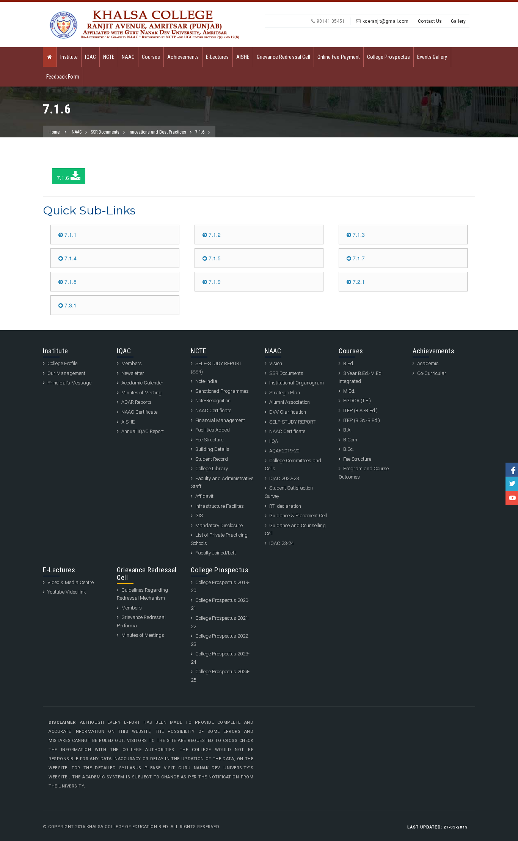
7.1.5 (214, 258)
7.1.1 (70, 234)
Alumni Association (289, 402)
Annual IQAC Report (142, 431)
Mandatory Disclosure (219, 525)
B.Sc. (348, 449)
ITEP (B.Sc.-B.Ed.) (361, 420)
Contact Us (430, 21)
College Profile (62, 363)
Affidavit (204, 496)
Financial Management (220, 420)
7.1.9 (214, 281)
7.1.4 (70, 258)
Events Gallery (432, 57)
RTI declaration (285, 506)
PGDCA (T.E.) (357, 400)
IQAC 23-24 (281, 543)
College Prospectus (388, 57)
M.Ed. (349, 391)
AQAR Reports (136, 402)
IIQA (273, 441)
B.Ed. (348, 363)
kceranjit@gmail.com (385, 21)
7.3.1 (70, 305)
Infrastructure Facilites (219, 506)
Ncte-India (206, 381)
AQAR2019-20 (284, 451)
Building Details (212, 449)
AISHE (243, 57)
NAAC (128, 57)
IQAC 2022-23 (284, 478)
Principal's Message (69, 383)
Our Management (66, 373)
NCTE (109, 57)
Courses (151, 57)
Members (131, 363)
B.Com (350, 440)
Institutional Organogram (296, 383)
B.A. (347, 430)
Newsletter (132, 373)
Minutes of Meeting (141, 392)
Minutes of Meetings (142, 635)
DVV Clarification (287, 412)
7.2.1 (358, 281)
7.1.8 (70, 281)
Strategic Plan (284, 392)
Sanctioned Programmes (222, 391)
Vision (275, 363)
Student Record (211, 459)
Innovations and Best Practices (157, 132)
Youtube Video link (66, 592)
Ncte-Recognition (213, 400)
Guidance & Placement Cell (298, 515)
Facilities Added (212, 430)
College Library (211, 468)
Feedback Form (62, 77)
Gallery (458, 21)
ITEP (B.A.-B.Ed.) (360, 410)
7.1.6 (199, 132)
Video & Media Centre (70, 582)
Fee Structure (209, 440)
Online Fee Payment (338, 57)
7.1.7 (358, 258)
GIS (199, 515)
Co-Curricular (431, 373)
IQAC (90, 57)
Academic (427, 363)
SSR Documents (105, 132)
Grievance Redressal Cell (283, 57)
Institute (69, 57)
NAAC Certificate (139, 412)
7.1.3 (358, 234)
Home (54, 132)
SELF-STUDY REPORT (292, 422)
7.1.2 (214, 234)
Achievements (183, 57)
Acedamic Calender (142, 383)
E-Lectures (217, 57)
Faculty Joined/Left (215, 553)
